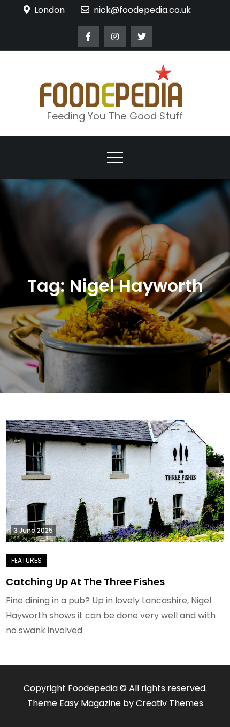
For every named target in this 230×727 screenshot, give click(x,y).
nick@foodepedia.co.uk (142, 10)
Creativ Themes (169, 703)
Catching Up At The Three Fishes (85, 581)
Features (26, 560)
